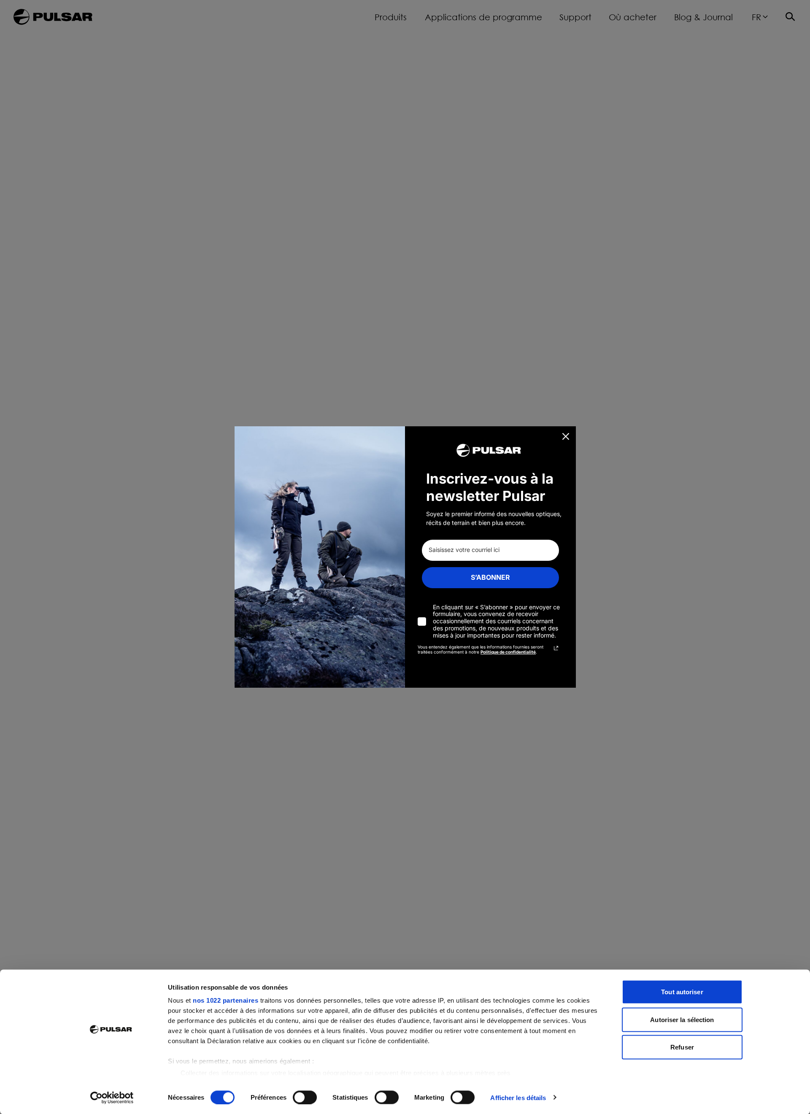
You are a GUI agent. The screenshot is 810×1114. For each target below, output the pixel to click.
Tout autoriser (682, 992)
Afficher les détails (518, 1097)
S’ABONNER (490, 577)
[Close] (566, 436)
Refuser (682, 1047)
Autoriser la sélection (682, 1019)
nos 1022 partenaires (225, 1000)
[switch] (305, 1097)
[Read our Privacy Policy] (556, 648)
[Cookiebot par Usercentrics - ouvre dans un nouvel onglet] (112, 1097)
